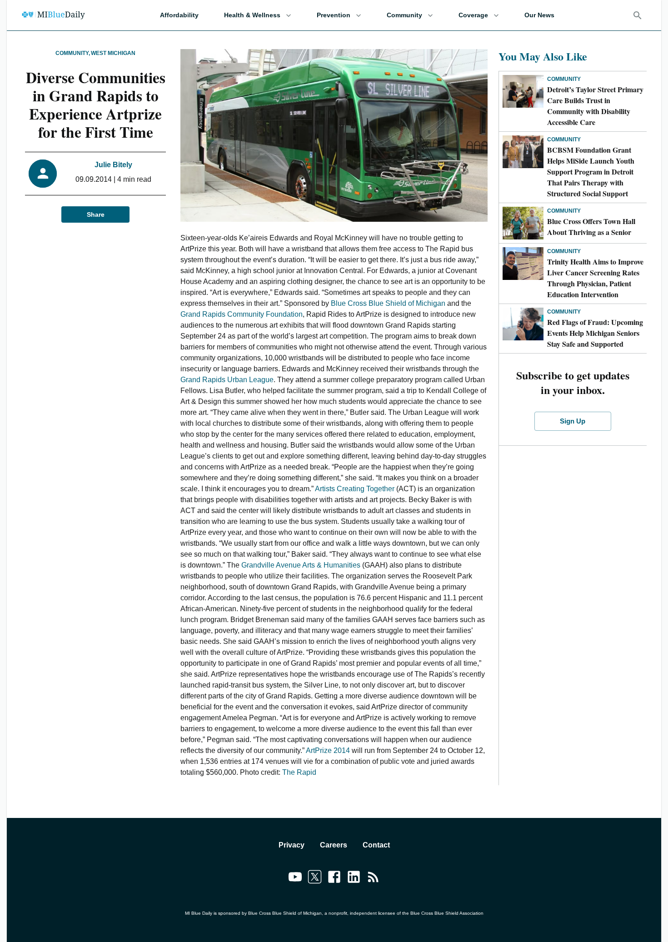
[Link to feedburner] (373, 878)
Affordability (179, 15)
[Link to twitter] (315, 878)
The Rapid (299, 772)
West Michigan (113, 53)
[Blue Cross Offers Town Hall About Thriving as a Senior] (523, 223)
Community (404, 15)
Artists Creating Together (354, 489)
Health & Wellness (252, 15)
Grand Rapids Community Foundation (241, 314)
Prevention (333, 15)
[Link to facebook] (334, 878)
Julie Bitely (113, 165)
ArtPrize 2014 (329, 750)
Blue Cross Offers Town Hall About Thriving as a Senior (591, 226)
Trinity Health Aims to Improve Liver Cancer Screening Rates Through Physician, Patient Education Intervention (595, 277)
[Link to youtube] (295, 878)
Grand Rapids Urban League (227, 380)
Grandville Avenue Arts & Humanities (300, 565)
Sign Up (572, 421)
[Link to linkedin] (354, 878)
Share (96, 214)
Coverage (473, 15)
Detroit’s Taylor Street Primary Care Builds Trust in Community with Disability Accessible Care (595, 105)
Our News (539, 15)
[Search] (637, 15)
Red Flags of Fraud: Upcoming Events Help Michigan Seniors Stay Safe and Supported (595, 333)
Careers (333, 845)
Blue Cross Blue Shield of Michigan (387, 303)
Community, (72, 53)
